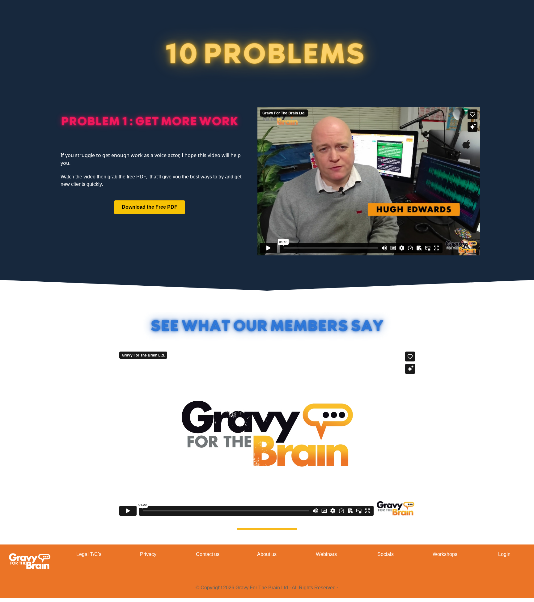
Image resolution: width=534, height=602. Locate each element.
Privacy (148, 554)
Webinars (326, 554)
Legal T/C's (88, 554)
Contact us (207, 554)
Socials (385, 554)
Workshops (445, 554)
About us (267, 554)
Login (504, 554)
